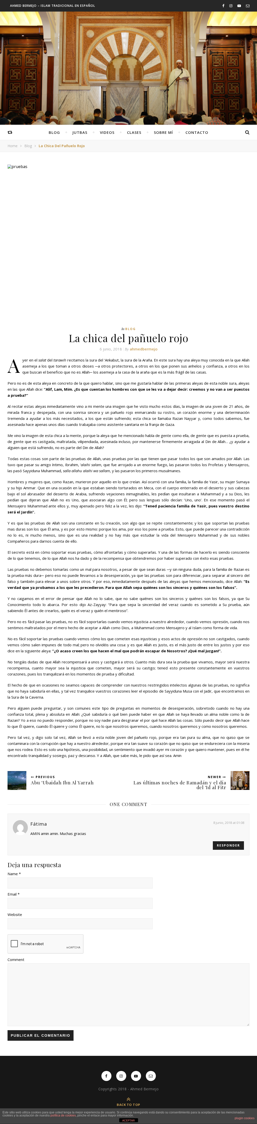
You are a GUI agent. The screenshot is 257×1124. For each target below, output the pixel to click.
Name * (14, 873)
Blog (54, 132)
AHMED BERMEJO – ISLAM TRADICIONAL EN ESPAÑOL (52, 6)
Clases (134, 132)
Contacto (196, 132)
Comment (16, 959)
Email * (14, 894)
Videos (107, 132)
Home (13, 145)
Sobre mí (163, 132)
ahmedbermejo (144, 348)
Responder (228, 845)
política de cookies (63, 1115)
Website (15, 914)
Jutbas (80, 132)
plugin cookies (244, 1118)
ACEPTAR (128, 1120)
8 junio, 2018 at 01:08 (228, 822)
